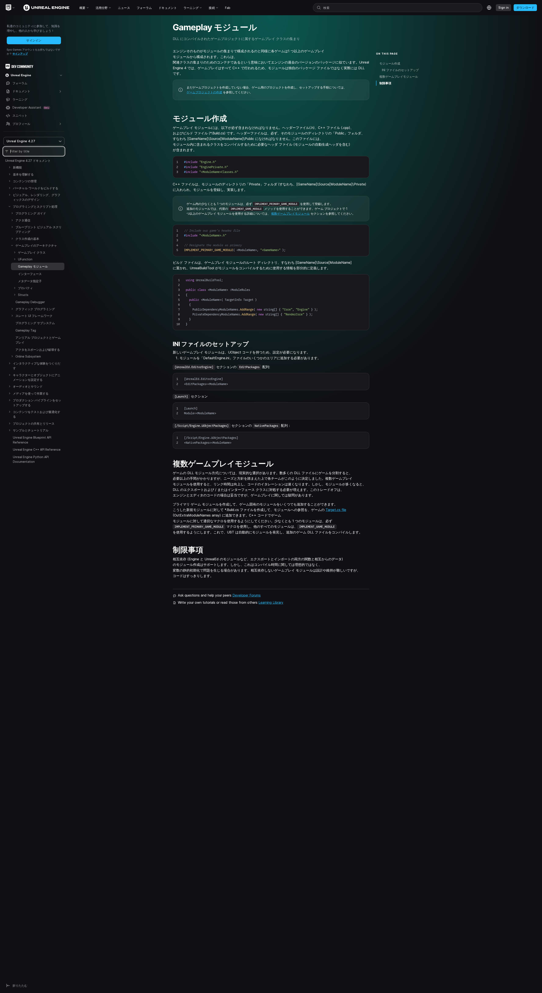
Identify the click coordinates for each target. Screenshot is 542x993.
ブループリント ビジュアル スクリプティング (38, 229)
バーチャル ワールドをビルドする (35, 188)
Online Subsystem (28, 356)
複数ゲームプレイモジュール (290, 213)
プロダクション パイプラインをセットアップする (37, 402)
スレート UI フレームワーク (34, 316)
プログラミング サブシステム (35, 323)
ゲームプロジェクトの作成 (204, 92)
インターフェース (30, 274)
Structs (23, 295)
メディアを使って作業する (30, 393)
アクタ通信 (22, 220)
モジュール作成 (389, 63)
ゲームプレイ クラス (32, 252)
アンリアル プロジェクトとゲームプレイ (38, 340)
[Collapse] (9, 206)
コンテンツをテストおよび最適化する (36, 414)
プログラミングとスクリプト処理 (35, 206)
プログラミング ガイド (30, 213)
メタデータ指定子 (30, 281)
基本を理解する (23, 174)
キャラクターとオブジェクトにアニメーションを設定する (36, 377)
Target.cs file (336, 510)
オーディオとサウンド (28, 386)
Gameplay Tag (25, 330)
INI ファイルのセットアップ (400, 70)
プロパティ (25, 288)
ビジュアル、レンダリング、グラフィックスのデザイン (36, 197)
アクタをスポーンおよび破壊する (37, 349)
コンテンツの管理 (25, 181)
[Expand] (9, 167)
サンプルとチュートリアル (30, 430)
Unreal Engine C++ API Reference (37, 449)
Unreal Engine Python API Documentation (31, 459)
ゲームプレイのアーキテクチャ (36, 245)
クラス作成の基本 (27, 238)
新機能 (17, 167)
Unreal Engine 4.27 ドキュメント (28, 160)
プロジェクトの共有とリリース (33, 423)
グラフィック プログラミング (35, 309)
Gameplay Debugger (30, 302)
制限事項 (385, 83)
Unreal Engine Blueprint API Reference (32, 440)
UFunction (25, 259)
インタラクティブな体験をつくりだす (36, 366)
